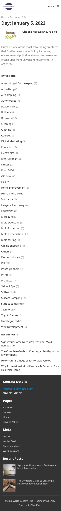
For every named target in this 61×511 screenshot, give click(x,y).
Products (6, 280)
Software (6, 292)
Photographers (10, 269)
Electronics (7, 153)
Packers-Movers (10, 257)
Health (5, 182)
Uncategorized (10, 321)
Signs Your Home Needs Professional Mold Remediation (37, 467)
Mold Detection (10, 222)
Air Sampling (8, 95)
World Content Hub (23, 500)
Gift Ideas (7, 176)
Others (5, 251)
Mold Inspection (10, 228)
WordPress (37, 505)
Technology (8, 309)
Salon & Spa (8, 286)
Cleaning (6, 124)
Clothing (6, 129)
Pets (3, 263)
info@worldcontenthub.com (18, 388)
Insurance (7, 199)
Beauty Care (8, 106)
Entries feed (9, 441)
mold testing (8, 240)
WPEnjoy (50, 500)
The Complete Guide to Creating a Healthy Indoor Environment (35, 482)
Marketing (7, 216)
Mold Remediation (12, 234)
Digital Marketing (11, 141)
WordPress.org (11, 450)
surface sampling (11, 303)
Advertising (8, 89)
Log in (6, 436)
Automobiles (8, 100)
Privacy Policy (10, 421)
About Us (8, 407)
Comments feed (11, 446)
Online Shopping (11, 245)
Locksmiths (8, 211)
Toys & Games (9, 315)
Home (4, 17)
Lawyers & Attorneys (13, 205)
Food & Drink (9, 170)
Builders (6, 112)
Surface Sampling (11, 298)
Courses (6, 135)
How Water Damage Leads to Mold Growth (26, 360)
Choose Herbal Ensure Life (39, 31)
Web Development (12, 327)
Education (7, 147)
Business (6, 118)
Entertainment (9, 158)
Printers (6, 274)
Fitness (5, 164)
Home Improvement (13, 187)
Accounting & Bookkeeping (17, 83)
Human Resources (12, 193)
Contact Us (9, 412)
